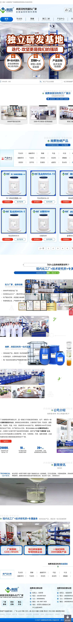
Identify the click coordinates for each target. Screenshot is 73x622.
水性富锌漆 (29, 614)
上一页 (41, 248)
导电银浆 (57, 614)
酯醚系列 (21, 158)
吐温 (64, 153)
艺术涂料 (8, 614)
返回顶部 (67, 620)
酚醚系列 (32, 153)
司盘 (53, 153)
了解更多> (5, 441)
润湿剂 (20, 162)
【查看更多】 (56, 475)
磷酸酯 (64, 158)
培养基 (42, 614)
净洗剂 (42, 158)
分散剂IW (43, 236)
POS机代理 (21, 614)
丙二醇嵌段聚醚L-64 (13, 198)
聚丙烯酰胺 (36, 614)
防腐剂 (42, 162)
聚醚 (42, 153)
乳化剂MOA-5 (14, 236)
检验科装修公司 (49, 614)
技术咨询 (20, 202)
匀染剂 (31, 158)
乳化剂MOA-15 (43, 198)
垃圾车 (63, 614)
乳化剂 (20, 153)
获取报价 (7, 202)
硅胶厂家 (14, 614)
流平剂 (31, 162)
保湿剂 (53, 158)
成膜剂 (53, 162)
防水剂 (64, 162)
